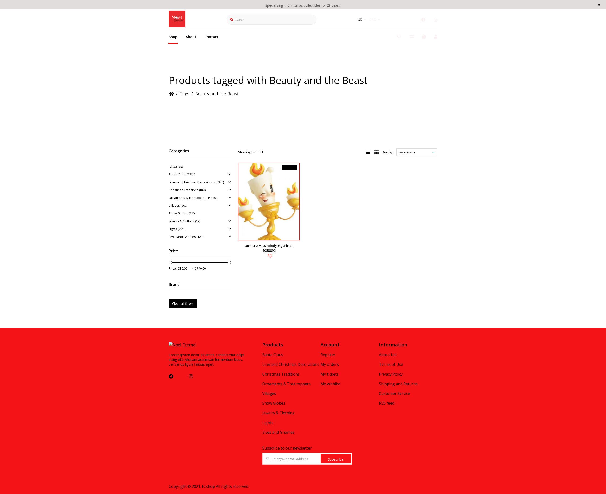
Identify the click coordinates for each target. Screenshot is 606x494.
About (191, 36)
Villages (269, 393)
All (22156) (176, 166)
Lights (267, 422)
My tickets (330, 374)
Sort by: (387, 152)
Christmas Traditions (281, 374)
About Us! (387, 354)
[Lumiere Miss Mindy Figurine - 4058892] (269, 201)
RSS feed (386, 403)
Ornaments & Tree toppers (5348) (192, 198)
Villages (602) (178, 205)
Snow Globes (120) (182, 213)
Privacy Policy (391, 374)
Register (328, 354)
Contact (211, 36)
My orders (330, 364)
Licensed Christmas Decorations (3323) (196, 182)
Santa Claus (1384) (182, 174)
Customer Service (394, 393)
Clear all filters (183, 303)
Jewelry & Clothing (278, 412)
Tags (184, 93)
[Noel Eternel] (177, 25)
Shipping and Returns (398, 383)
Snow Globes (273, 403)
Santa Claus (272, 354)
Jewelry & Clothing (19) (184, 221)
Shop (173, 36)
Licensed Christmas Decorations (290, 364)
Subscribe (336, 459)
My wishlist (330, 383)
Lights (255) (176, 229)
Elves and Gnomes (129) (186, 237)
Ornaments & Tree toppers (286, 383)
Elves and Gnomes (278, 432)
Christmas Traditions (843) (187, 190)
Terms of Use (391, 364)
